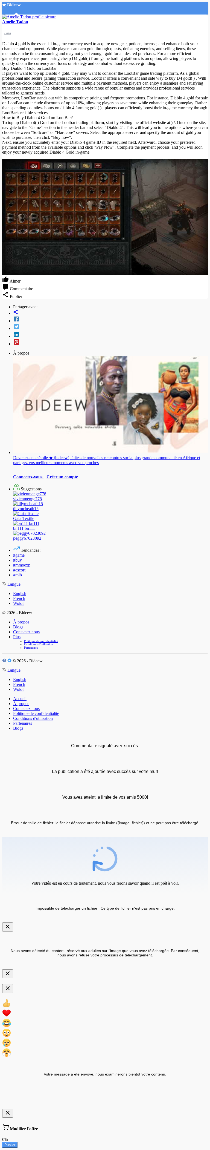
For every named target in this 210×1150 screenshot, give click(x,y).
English (19, 593)
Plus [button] (17, 636)
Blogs (18, 627)
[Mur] (110, 312)
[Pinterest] (110, 342)
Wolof (18, 603)
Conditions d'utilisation (38, 644)
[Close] (7, 927)
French (19, 598)
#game (19, 555)
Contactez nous (26, 631)
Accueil (20, 698)
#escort (19, 570)
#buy (17, 560)
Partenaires (31, 647)
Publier (9, 1145)
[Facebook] (110, 319)
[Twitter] (110, 327)
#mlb (17, 575)
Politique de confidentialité (41, 641)
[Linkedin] (110, 335)
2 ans (7, 32)
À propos (21, 622)
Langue (13, 584)
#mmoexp (21, 565)
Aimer (15, 281)
